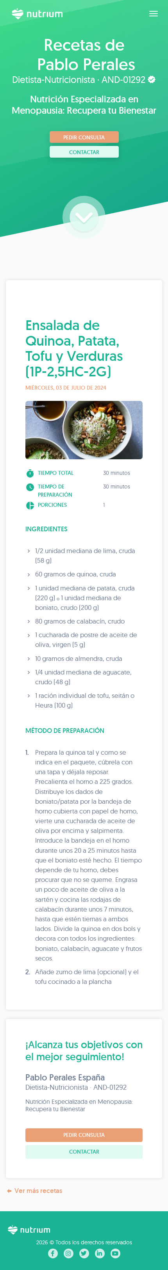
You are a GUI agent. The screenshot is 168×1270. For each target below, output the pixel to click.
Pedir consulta (84, 137)
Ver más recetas (38, 1190)
